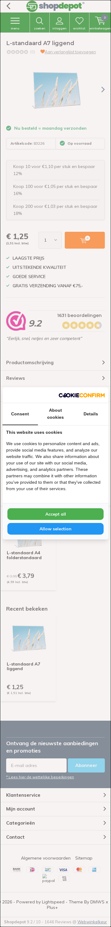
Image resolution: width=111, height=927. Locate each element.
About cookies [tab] (55, 414)
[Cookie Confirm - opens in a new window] (82, 395)
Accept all (55, 514)
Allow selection (55, 529)
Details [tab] (91, 413)
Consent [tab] (20, 413)
